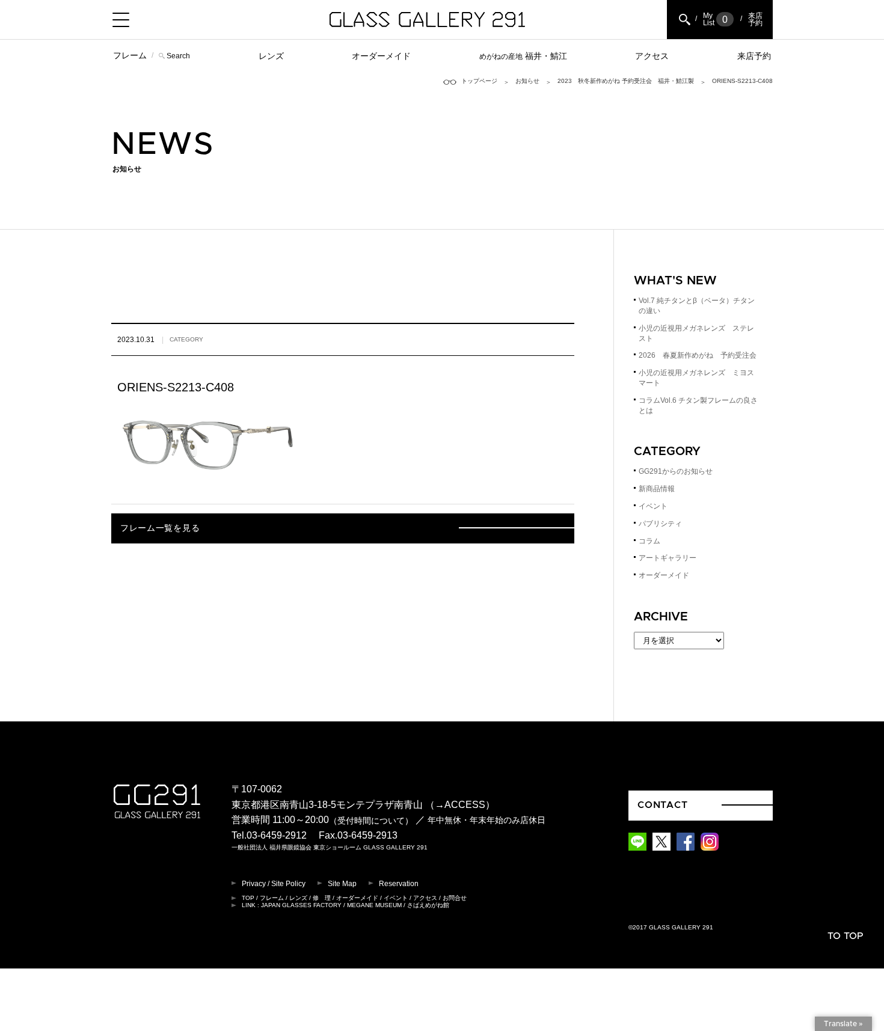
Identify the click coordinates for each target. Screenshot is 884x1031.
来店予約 (754, 56)
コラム (649, 541)
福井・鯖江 (523, 56)
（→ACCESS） (460, 805)
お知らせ (527, 81)
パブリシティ (660, 523)
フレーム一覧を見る (160, 528)
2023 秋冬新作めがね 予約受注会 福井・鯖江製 (625, 81)
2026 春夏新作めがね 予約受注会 (698, 355)
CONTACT (662, 805)
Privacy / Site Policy (273, 884)
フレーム (130, 55)
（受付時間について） (371, 820)
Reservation (399, 884)
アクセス (652, 56)
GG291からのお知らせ (676, 471)
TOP (248, 898)
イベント (653, 506)
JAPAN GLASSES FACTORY (301, 905)
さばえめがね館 (428, 905)
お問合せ (455, 898)
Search (178, 56)
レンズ (271, 56)
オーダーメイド (381, 56)
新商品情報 (657, 489)
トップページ (479, 81)
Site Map (342, 884)
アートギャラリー (667, 558)
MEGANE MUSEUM (374, 905)
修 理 (322, 898)
